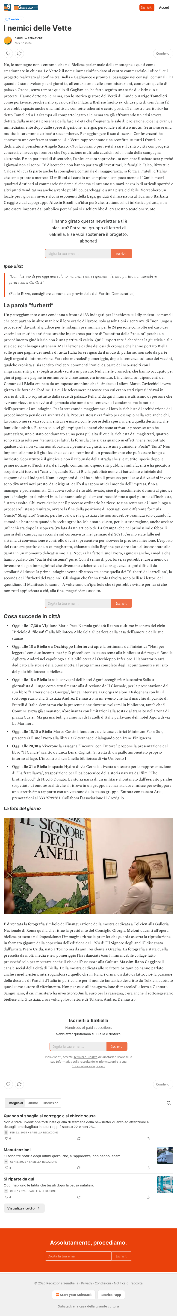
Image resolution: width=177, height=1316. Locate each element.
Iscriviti (147, 7)
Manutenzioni (17, 1149)
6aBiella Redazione (29, 38)
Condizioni (103, 1283)
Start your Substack (76, 1294)
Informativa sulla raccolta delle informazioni (86, 1061)
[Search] (168, 1103)
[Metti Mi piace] (8, 53)
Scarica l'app (111, 1294)
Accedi (165, 7)
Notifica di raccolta (128, 1283)
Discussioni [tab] (51, 1103)
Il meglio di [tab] (14, 1103)
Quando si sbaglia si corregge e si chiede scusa (50, 1116)
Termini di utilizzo (85, 1057)
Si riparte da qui (19, 1179)
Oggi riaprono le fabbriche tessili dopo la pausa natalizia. (49, 1185)
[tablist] (33, 1103)
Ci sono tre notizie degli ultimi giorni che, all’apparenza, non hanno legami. (63, 1155)
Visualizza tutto (21, 1208)
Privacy (86, 1283)
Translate (14, 19)
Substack (65, 1306)
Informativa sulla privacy (88, 1066)
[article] (88, 1127)
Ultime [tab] (33, 1103)
